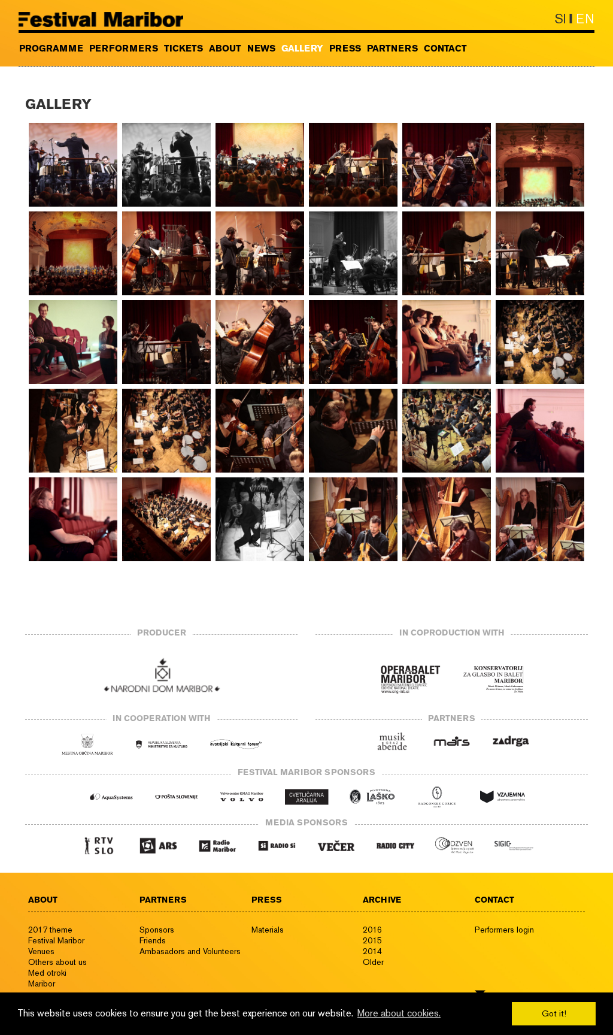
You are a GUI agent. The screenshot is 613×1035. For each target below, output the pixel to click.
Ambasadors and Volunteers (190, 951)
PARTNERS (392, 48)
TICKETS (183, 48)
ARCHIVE (382, 899)
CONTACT (445, 48)
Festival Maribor (56, 940)
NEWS (261, 48)
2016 (372, 929)
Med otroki (47, 973)
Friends (152, 940)
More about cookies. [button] (399, 1013)
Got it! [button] (554, 1013)
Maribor (41, 983)
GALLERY (302, 48)
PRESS (345, 48)
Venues (41, 951)
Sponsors (156, 929)
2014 (372, 951)
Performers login (504, 929)
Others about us (57, 962)
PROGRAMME (51, 48)
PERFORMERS (123, 48)
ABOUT (225, 48)
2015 (372, 940)
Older (373, 962)
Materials (267, 929)
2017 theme (50, 929)
